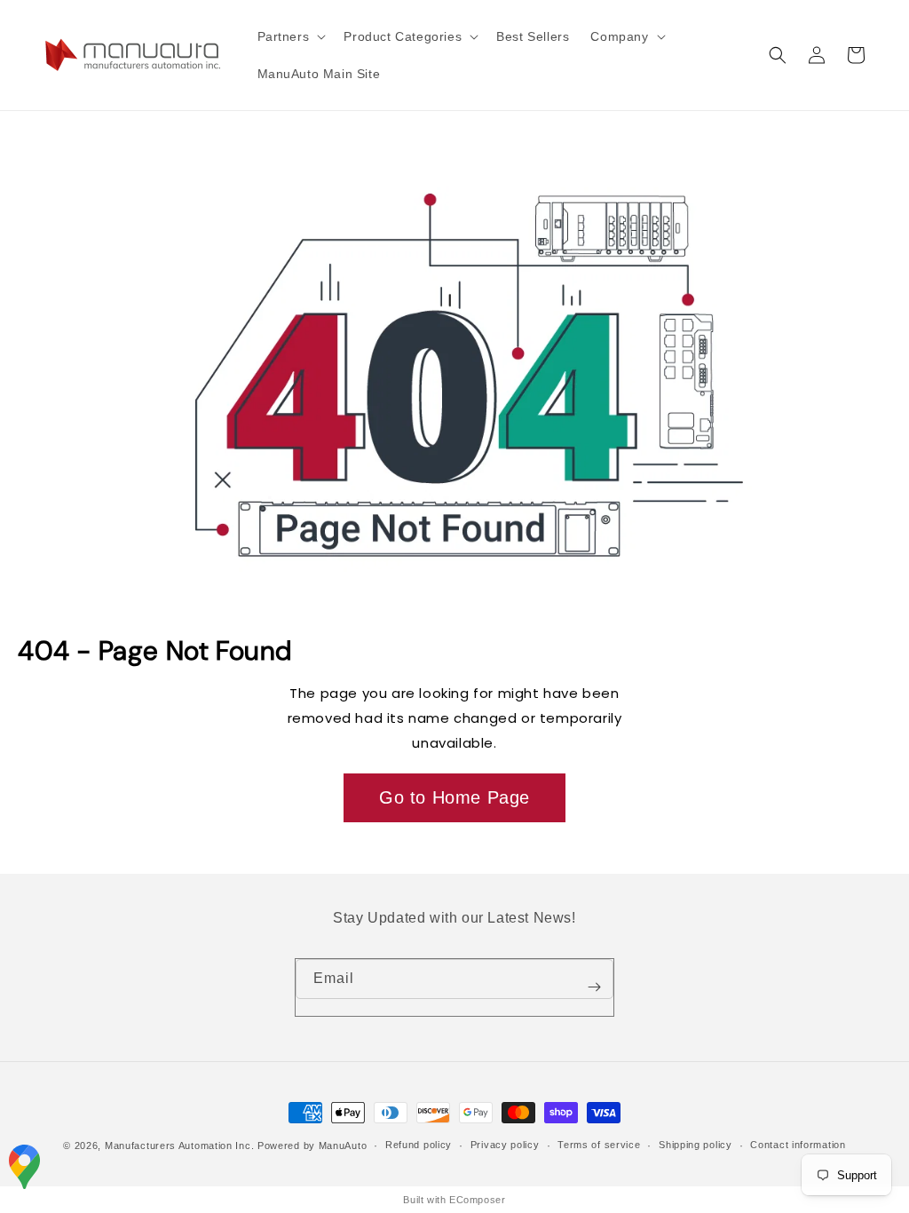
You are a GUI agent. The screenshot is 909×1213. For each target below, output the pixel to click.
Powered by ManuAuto (312, 1145)
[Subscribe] (593, 987)
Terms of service (598, 1144)
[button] (290, 36)
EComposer (477, 1199)
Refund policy (418, 1144)
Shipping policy (695, 1144)
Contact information (797, 1144)
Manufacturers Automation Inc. (179, 1145)
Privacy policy (505, 1144)
